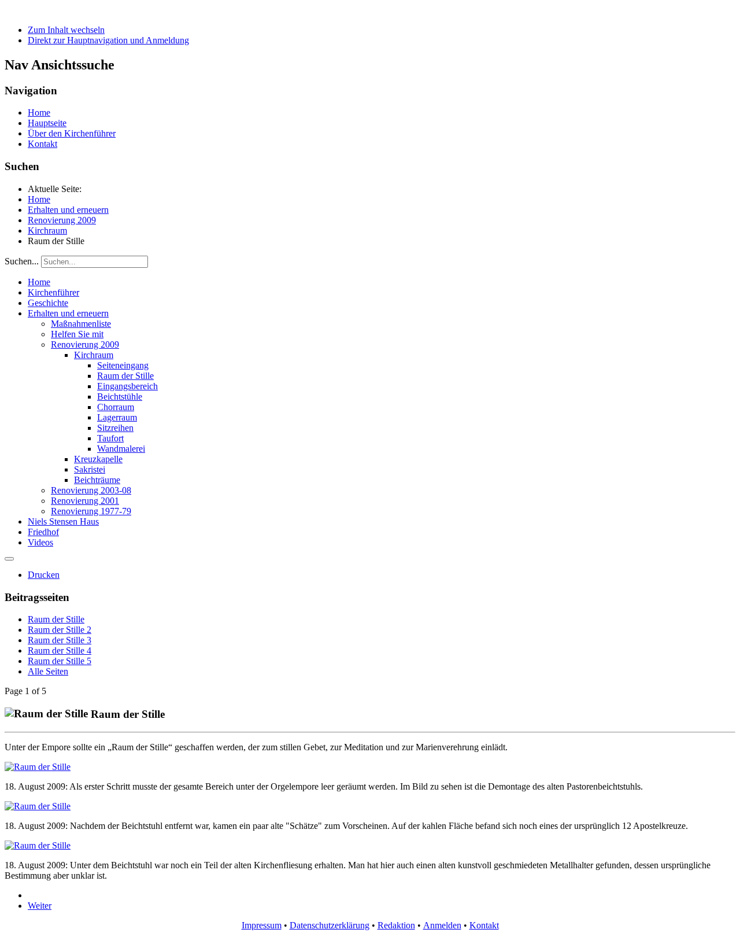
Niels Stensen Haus (63, 521)
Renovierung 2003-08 (91, 490)
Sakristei (89, 469)
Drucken (44, 575)
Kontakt (42, 144)
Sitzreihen (115, 428)
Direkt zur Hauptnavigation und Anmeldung (108, 40)
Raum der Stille (125, 376)
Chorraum (115, 407)
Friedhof (43, 532)
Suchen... (22, 261)
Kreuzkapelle (98, 459)
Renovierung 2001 (85, 501)
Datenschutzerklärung (329, 925)
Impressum (262, 925)
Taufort (110, 438)
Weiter (39, 905)
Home (39, 112)
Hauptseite (47, 123)
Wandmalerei (121, 449)
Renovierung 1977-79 (91, 511)
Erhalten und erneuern (68, 313)
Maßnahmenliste (81, 324)
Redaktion (396, 925)
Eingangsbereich (127, 386)
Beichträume (97, 480)
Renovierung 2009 (85, 344)
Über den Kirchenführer (72, 133)
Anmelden (442, 925)
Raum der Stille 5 (59, 661)
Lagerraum (117, 417)
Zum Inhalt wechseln (66, 30)
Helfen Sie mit (77, 334)
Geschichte (48, 303)
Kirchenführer (53, 292)
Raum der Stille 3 (59, 640)
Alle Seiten (48, 671)
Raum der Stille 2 (59, 630)
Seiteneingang (123, 365)
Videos (40, 542)
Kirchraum (93, 355)
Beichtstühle (119, 396)
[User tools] (9, 559)
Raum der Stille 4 (59, 650)
